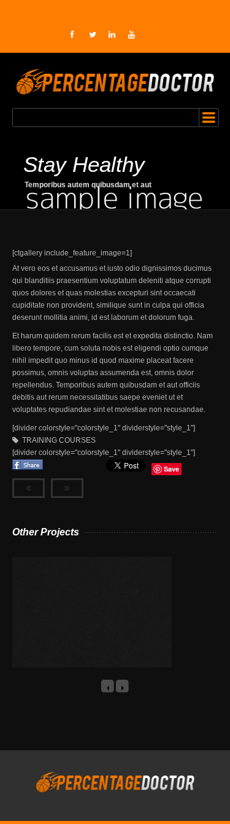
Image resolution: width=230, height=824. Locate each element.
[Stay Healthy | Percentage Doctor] (115, 80)
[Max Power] (78, 625)
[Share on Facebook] (28, 469)
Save (171, 468)
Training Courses (59, 440)
